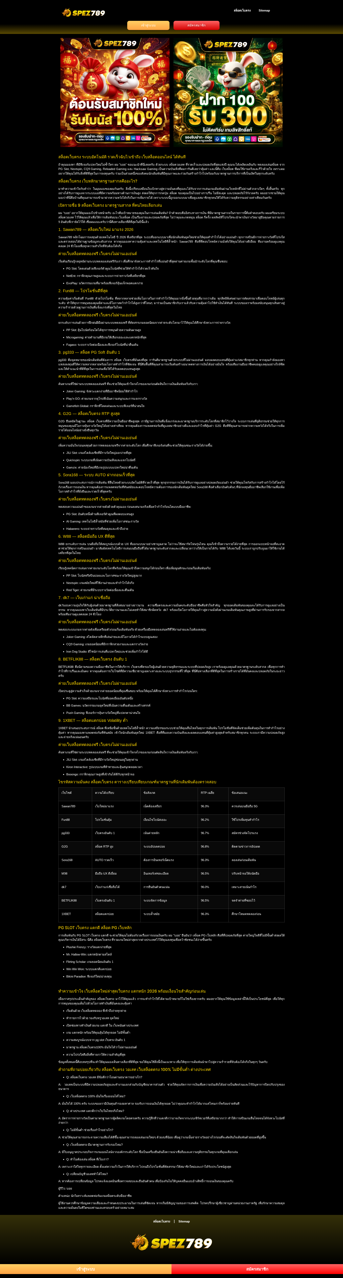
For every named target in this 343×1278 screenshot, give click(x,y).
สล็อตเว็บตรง (242, 10)
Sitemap (264, 10)
